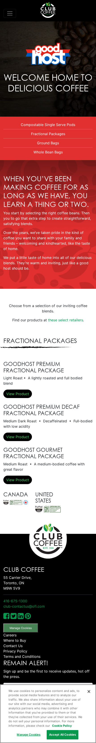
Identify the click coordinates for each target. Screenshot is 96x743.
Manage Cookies (21, 628)
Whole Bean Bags (48, 152)
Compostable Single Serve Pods (48, 124)
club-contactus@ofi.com (24, 606)
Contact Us (13, 646)
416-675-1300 (15, 601)
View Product (17, 394)
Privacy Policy (15, 651)
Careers (10, 635)
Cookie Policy (62, 725)
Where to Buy (14, 640)
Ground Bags (48, 143)
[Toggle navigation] (10, 13)
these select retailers (65, 320)
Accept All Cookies (62, 734)
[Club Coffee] (48, 10)
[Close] (89, 691)
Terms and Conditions (21, 656)
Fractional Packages (48, 134)
